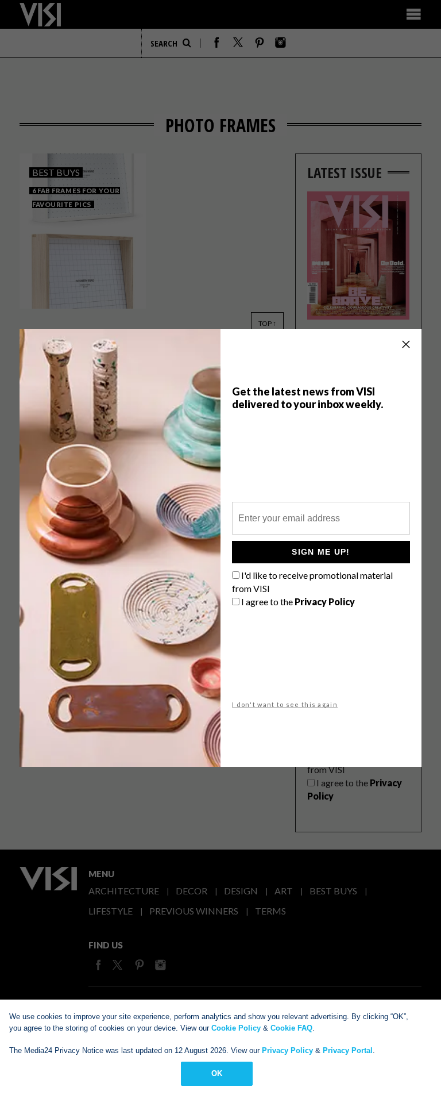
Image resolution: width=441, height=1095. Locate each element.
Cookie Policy (236, 1028)
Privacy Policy (287, 1050)
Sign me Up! (321, 551)
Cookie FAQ (291, 1028)
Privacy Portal (348, 1050)
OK (216, 1073)
